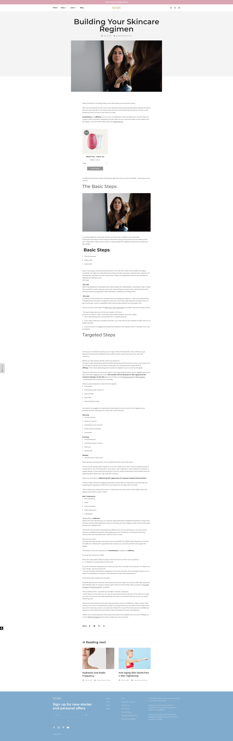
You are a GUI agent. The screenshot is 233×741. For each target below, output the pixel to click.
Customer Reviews (128, 702)
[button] (104, 626)
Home (55, 8)
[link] (89, 626)
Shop (63, 8)
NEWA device (118, 122)
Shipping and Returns (129, 715)
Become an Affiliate (128, 719)
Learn (72, 8)
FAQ (122, 698)
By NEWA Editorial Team (124, 36)
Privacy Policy (126, 712)
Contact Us (125, 705)
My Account (125, 709)
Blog (82, 8)
